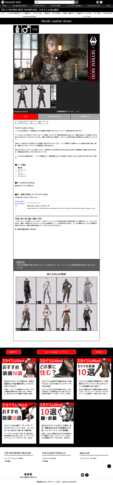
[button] (38, 5)
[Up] (109, 466)
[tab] (25, 117)
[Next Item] (53, 96)
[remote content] (30, 242)
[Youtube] (97, 2)
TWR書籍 (7, 461)
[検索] (76, 2)
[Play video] (56, 57)
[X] (101, 2)
